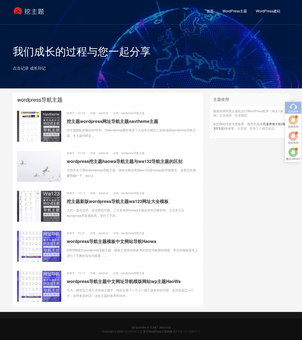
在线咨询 (293, 126)
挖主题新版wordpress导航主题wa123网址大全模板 (118, 201)
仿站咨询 (293, 142)
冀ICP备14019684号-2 (186, 331)
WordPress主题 (234, 10)
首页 (210, 10)
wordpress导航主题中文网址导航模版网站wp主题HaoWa (124, 281)
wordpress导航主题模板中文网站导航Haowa (111, 241)
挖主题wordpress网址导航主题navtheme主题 (112, 121)
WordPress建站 (268, 10)
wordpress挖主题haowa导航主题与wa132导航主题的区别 (124, 161)
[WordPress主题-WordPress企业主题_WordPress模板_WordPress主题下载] (29, 11)
